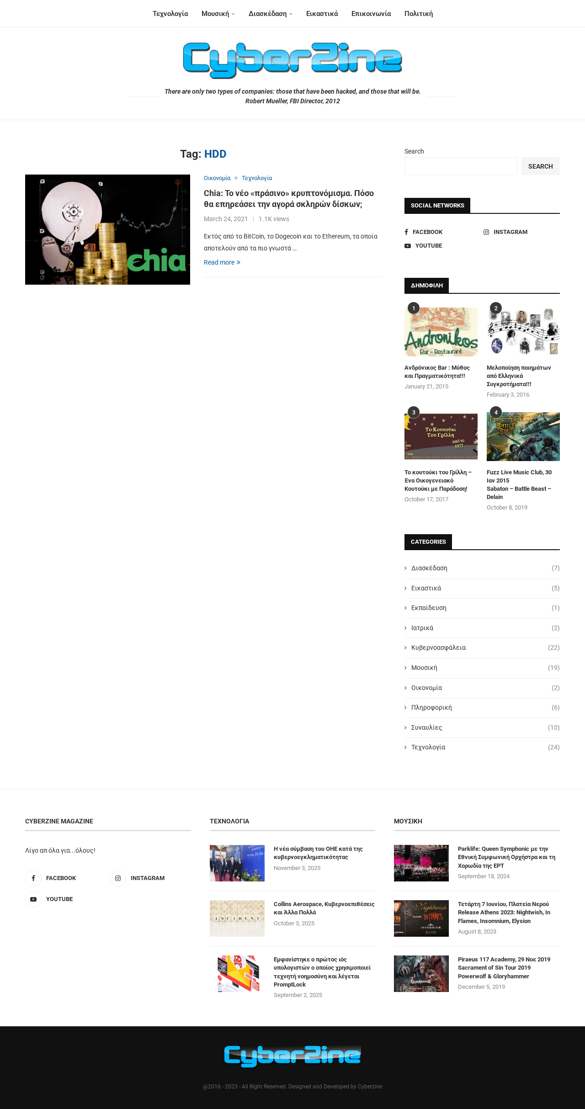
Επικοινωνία (371, 14)
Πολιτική (418, 14)
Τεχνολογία (170, 14)
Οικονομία (485, 687)
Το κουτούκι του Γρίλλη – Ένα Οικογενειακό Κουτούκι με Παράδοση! (438, 480)
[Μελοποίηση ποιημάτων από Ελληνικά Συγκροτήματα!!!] (523, 332)
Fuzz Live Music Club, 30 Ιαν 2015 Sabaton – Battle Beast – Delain (519, 485)
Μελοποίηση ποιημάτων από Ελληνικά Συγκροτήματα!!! (519, 375)
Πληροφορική (485, 707)
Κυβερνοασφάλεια (485, 647)
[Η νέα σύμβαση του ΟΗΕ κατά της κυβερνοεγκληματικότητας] (237, 863)
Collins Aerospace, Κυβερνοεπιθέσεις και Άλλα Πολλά (324, 908)
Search (414, 151)
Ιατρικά (485, 627)
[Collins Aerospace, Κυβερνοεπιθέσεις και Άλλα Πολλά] (237, 918)
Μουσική (215, 14)
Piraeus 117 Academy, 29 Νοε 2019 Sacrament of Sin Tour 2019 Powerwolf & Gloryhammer (504, 967)
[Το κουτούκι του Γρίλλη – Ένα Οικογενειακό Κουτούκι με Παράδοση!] (441, 436)
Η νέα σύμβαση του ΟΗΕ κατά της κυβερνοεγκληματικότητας (318, 852)
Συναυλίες (485, 727)
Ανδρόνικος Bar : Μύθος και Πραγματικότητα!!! (437, 371)
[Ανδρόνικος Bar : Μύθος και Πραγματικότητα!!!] (441, 332)
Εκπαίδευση (485, 607)
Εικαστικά (322, 14)
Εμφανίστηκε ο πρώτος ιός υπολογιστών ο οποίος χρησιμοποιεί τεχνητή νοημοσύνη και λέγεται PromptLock (322, 972)
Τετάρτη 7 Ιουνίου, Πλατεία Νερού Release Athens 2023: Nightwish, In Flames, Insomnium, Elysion (504, 912)
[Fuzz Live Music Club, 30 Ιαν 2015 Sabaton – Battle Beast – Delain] (523, 436)
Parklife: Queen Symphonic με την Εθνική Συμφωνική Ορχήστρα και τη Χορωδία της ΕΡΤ (506, 857)
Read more (219, 262)
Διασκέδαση (268, 14)
